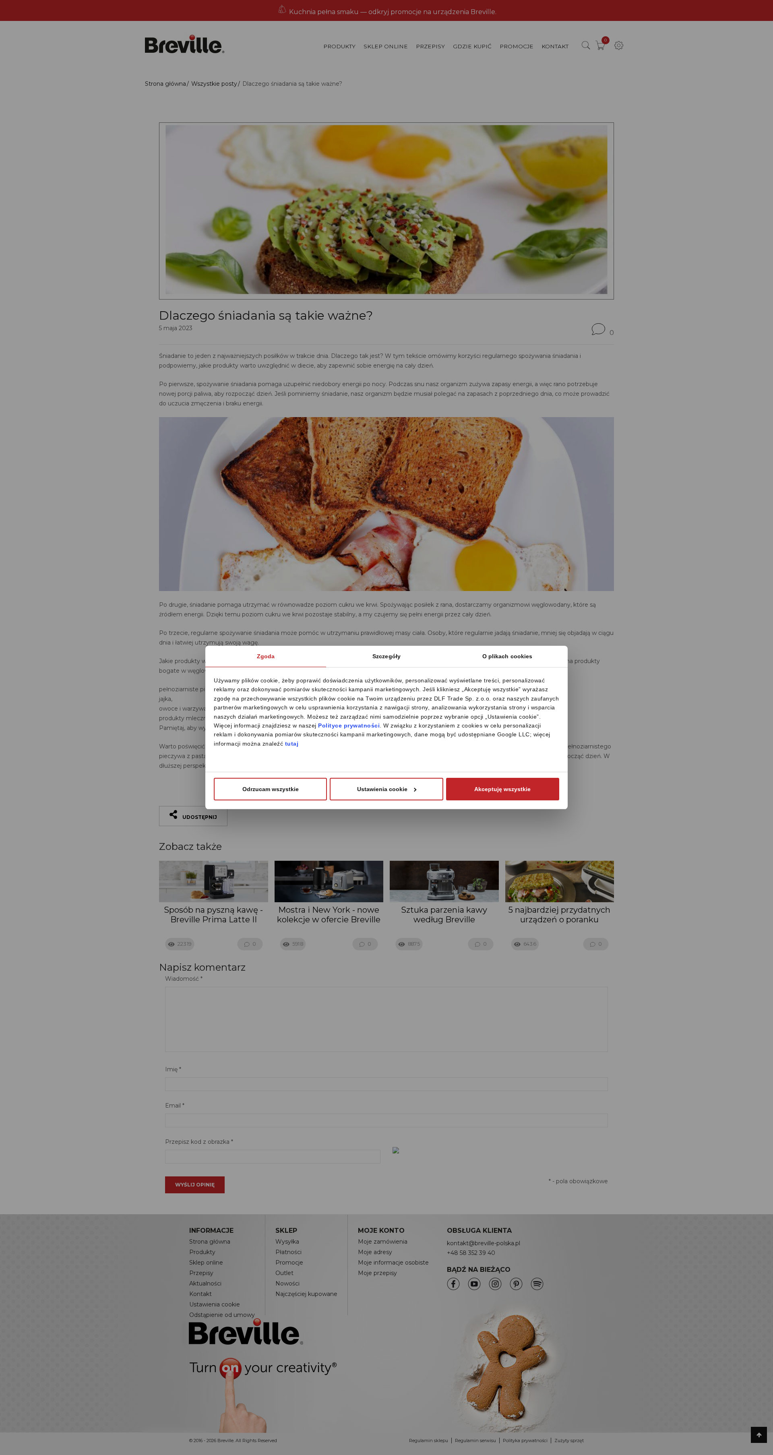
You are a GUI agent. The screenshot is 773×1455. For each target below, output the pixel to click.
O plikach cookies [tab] (507, 656)
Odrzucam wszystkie (270, 789)
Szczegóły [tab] (386, 656)
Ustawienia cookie (382, 789)
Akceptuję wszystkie (502, 789)
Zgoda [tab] (266, 656)
